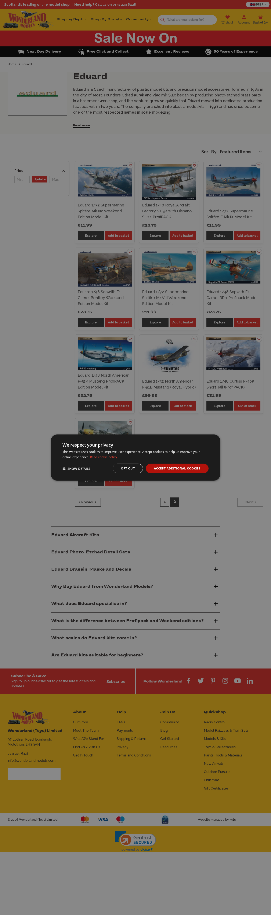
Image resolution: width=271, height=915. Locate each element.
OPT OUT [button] (128, 468)
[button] (76, 468)
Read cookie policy (103, 457)
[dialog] (135, 457)
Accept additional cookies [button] (177, 468)
